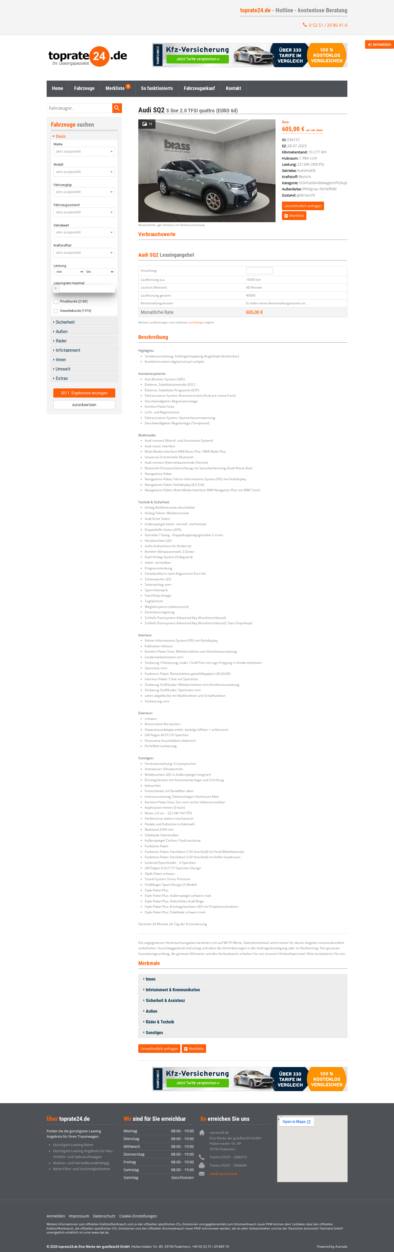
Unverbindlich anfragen (303, 205)
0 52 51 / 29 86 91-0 (328, 25)
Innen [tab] (150, 979)
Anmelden (56, 1216)
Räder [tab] (61, 340)
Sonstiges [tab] (154, 1032)
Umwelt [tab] (63, 369)
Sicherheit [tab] (65, 322)
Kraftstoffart (63, 245)
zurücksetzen (84, 405)
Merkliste (115, 88)
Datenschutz (104, 1216)
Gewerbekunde (75, 311)
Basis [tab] (61, 136)
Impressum (79, 1216)
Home (57, 88)
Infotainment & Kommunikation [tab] (173, 989)
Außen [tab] (151, 1011)
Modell (58, 165)
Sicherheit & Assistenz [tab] (165, 1000)
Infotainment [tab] (68, 350)
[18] (207, 170)
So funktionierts (157, 88)
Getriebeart (61, 225)
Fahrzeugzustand (67, 205)
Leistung (60, 266)
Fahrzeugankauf (199, 88)
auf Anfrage (196, 322)
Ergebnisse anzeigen (84, 393)
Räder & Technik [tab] (160, 1021)
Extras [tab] (62, 378)
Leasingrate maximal (69, 283)
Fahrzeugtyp (63, 185)
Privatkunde (74, 301)
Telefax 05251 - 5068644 (228, 1165)
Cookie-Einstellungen (138, 1216)
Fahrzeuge (84, 88)
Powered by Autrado (332, 1246)
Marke (58, 144)
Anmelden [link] (382, 44)
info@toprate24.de (223, 1173)
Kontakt (233, 88)
